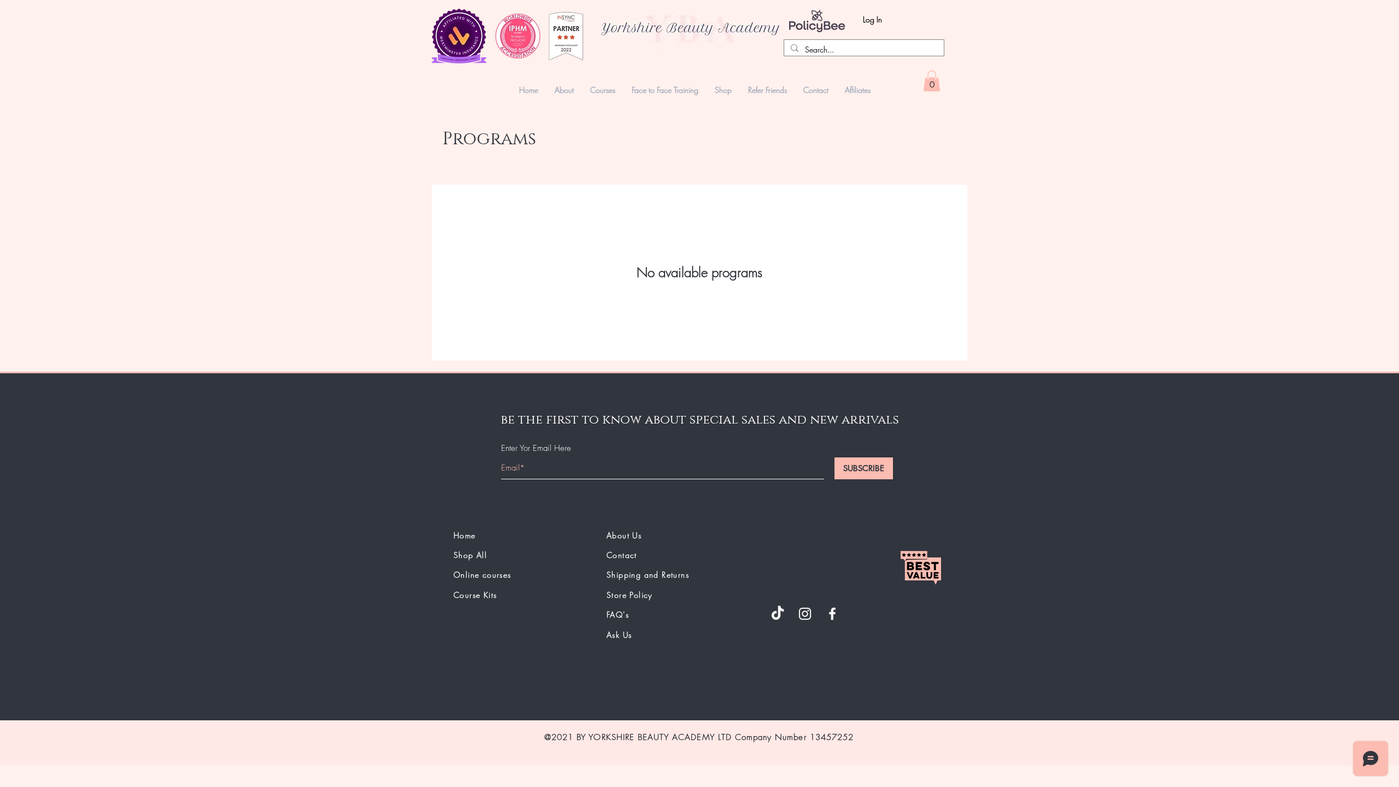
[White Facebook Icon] (832, 614)
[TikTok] (777, 614)
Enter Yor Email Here (536, 448)
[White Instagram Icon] (805, 614)
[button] (723, 90)
